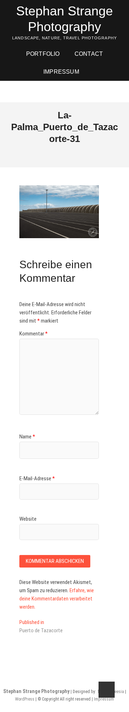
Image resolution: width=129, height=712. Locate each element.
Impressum (61, 72)
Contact (89, 54)
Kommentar (33, 333)
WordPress (24, 699)
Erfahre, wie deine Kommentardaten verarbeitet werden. (56, 598)
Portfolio (43, 54)
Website (28, 519)
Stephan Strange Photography (64, 19)
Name (27, 436)
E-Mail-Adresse (37, 478)
